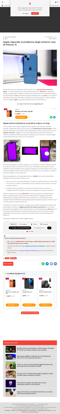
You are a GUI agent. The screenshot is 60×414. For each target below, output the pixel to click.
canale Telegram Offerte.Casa (29, 250)
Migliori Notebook (53, 5)
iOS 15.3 (50, 209)
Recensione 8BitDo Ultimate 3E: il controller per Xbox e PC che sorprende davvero (34, 357)
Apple (16, 99)
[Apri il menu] (2, 2)
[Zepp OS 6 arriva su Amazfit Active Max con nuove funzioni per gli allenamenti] (11, 392)
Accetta (35, 13)
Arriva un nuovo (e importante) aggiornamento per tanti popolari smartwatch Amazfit (35, 365)
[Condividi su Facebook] (55, 263)
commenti (53, 38)
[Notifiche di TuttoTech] (56, 2)
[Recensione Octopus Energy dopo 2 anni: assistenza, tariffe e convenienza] (11, 383)
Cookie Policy (41, 410)
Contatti (13, 410)
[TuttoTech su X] (49, 228)
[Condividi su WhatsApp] (51, 117)
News (6, 38)
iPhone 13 (13, 258)
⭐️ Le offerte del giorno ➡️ (15, 273)
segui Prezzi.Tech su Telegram (35, 246)
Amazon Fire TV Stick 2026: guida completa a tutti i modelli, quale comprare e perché (35, 374)
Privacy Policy (32, 410)
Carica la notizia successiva (30, 312)
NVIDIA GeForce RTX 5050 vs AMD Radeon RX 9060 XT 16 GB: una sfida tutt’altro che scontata (35, 349)
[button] (12, 150)
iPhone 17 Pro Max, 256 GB (23, 111)
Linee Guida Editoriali (22, 410)
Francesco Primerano (10, 37)
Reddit (35, 176)
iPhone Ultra (8, 5)
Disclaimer (48, 410)
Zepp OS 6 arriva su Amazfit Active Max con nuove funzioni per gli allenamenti (34, 392)
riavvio (45, 95)
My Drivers (25, 193)
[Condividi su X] (51, 263)
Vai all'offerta (20, 117)
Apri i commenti (8, 263)
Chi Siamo (7, 410)
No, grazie (25, 13)
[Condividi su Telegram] (54, 117)
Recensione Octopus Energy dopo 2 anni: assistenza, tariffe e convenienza (31, 383)
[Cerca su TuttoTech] (58, 2)
